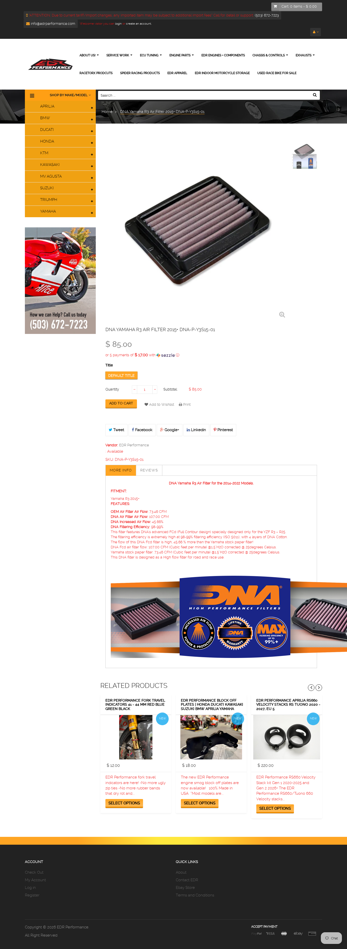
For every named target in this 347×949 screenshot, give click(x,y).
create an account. (139, 23)
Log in (30, 887)
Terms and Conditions (195, 895)
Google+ (171, 430)
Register (32, 895)
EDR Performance (134, 445)
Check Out (34, 872)
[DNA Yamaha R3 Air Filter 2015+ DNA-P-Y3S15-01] (304, 151)
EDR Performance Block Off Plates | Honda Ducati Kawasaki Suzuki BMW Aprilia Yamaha (212, 704)
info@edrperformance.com (52, 24)
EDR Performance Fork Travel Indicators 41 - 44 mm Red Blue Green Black (135, 704)
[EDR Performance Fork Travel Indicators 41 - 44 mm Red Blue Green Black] (135, 737)
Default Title (121, 376)
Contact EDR (187, 880)
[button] (211, 355)
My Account (35, 880)
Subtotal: (170, 389)
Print (186, 404)
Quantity (112, 389)
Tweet (118, 430)
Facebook (143, 430)
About (181, 872)
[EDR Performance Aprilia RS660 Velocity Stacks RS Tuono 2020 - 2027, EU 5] (286, 737)
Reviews (149, 470)
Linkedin (198, 430)
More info (121, 470)
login (118, 23)
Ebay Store (185, 887)
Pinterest (224, 430)
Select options (124, 803)
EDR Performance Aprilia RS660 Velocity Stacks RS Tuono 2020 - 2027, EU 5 (288, 704)
